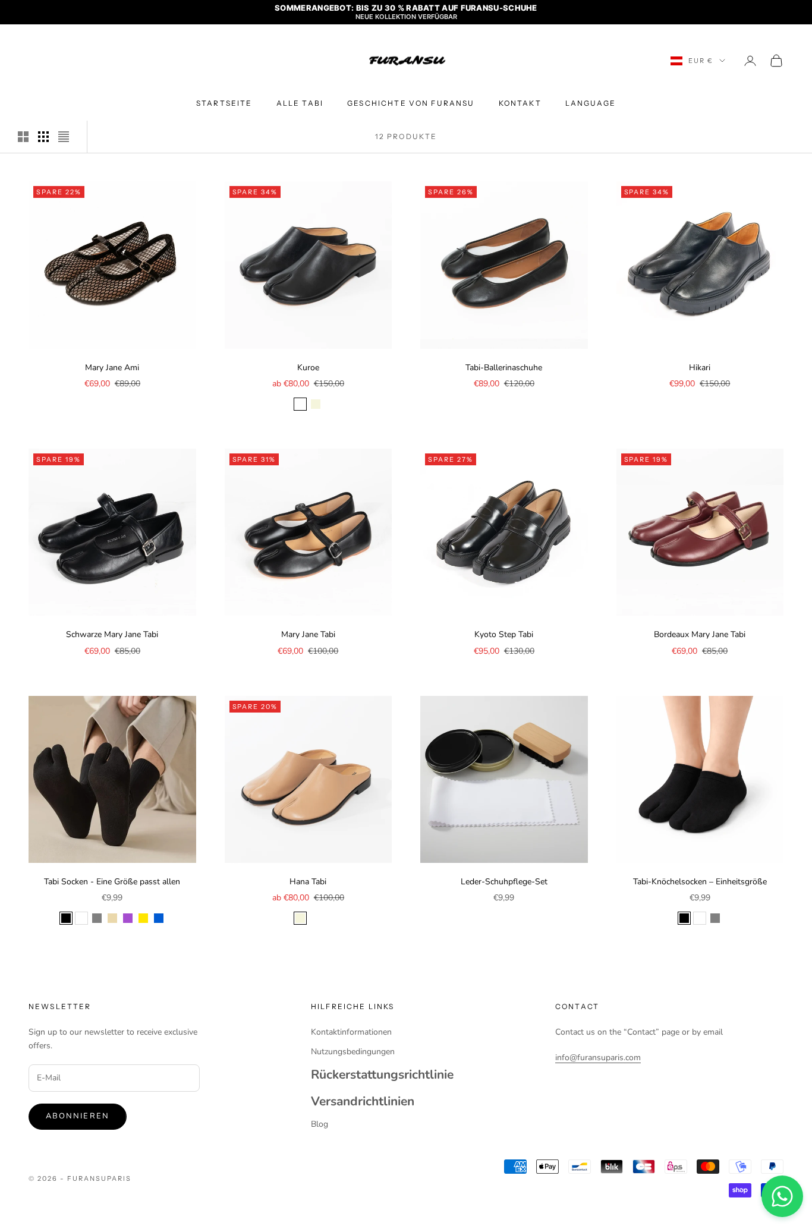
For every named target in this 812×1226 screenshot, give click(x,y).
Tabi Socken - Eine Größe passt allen (112, 881)
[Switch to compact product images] (63, 137)
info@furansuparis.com (598, 1057)
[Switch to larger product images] (23, 137)
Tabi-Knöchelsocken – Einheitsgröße (700, 881)
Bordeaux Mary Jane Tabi (699, 634)
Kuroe (308, 367)
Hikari (699, 367)
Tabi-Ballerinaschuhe (503, 367)
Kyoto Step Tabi (503, 634)
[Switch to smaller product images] (43, 137)
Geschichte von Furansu (411, 103)
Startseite (224, 103)
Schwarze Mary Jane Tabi (112, 634)
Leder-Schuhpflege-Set (504, 881)
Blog (319, 1124)
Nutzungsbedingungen (353, 1051)
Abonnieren (77, 1116)
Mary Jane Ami (112, 367)
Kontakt (520, 103)
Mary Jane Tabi (308, 634)
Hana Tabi (307, 881)
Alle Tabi (299, 103)
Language (590, 103)
